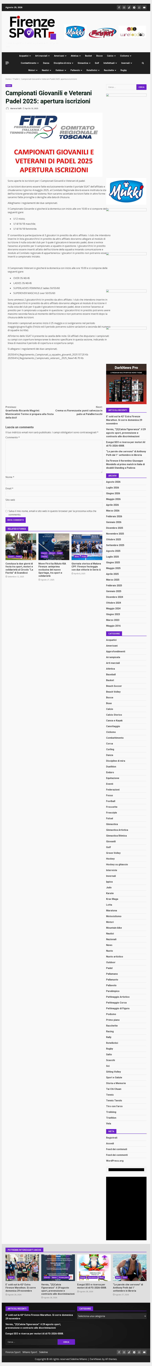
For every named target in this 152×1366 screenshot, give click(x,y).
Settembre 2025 (115, 545)
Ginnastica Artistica (117, 830)
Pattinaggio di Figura (117, 1008)
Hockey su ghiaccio (117, 864)
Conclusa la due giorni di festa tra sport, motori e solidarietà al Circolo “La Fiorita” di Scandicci (20, 546)
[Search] (143, 63)
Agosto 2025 (113, 551)
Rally (108, 1037)
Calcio (110, 56)
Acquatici (23, 56)
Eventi (11, 556)
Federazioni (112, 789)
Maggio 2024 (113, 608)
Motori (31, 70)
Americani (59, 56)
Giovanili (111, 841)
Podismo (111, 1014)
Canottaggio (113, 726)
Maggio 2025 (113, 568)
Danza (46, 63)
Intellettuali (109, 63)
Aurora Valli (16, 108)
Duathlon (111, 766)
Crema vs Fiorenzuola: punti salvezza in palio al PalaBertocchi (78, 410)
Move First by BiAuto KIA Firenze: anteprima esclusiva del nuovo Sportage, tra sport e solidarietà (53, 546)
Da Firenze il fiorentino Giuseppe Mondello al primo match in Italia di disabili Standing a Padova (125, 464)
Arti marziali (41, 56)
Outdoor (60, 70)
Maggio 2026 (113, 499)
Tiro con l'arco (114, 1106)
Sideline (43, 1352)
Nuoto (109, 950)
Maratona (111, 910)
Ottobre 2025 (113, 539)
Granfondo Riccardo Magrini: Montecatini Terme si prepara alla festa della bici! (29, 412)
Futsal (109, 818)
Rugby (124, 70)
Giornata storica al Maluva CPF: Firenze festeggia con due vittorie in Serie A (87, 546)
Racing (110, 1031)
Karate (110, 893)
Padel (8, 86)
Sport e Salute (114, 1077)
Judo (109, 887)
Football (110, 801)
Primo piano (113, 1020)
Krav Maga (112, 899)
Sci (108, 1066)
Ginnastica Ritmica (116, 835)
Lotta (109, 904)
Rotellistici (92, 70)
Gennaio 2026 (113, 522)
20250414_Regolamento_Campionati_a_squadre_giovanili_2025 (42, 354)
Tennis (44, 556)
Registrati (111, 1137)
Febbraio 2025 (114, 585)
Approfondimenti (115, 651)
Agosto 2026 (113, 481)
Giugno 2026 (113, 493)
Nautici (45, 70)
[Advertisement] (105, 31)
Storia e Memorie (116, 1083)
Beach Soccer (114, 686)
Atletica (74, 56)
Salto (109, 1054)
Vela (108, 1123)
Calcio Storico (114, 714)
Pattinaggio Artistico (118, 996)
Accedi (110, 1143)
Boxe (109, 703)
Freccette (111, 807)
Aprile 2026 (112, 505)
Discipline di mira (62, 63)
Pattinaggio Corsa (116, 1002)
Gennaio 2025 (113, 591)
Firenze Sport (12, 1352)
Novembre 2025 (115, 533)
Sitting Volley (113, 1071)
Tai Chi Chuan (113, 1089)
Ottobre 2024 (113, 602)
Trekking (111, 1112)
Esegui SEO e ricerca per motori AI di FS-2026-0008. (94, 1267)
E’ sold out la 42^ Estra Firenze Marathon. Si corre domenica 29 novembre (124, 420)
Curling (110, 749)
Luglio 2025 (112, 556)
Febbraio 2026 (114, 516)
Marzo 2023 (112, 620)
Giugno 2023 (113, 614)
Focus (109, 795)
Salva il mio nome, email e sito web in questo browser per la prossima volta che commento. (52, 512)
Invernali (125, 63)
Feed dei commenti (117, 1155)
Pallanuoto (112, 979)
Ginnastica (83, 63)
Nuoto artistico (114, 956)
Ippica (109, 881)
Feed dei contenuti (116, 1149)
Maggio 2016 (113, 625)
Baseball (111, 674)
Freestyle (111, 812)
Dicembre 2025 (114, 528)
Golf (97, 63)
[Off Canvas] (7, 63)
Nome (9, 477)
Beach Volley (113, 691)
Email (9, 488)
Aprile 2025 (112, 574)
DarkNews (95, 1359)
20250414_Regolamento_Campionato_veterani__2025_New (40, 358)
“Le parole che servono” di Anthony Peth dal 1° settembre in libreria (130, 1267)
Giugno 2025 (113, 562)
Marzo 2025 (112, 579)
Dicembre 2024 (114, 597)
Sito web (10, 499)
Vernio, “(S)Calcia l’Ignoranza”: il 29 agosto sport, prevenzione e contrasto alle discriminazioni (126, 433)
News (77, 556)
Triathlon (111, 1117)
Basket (88, 56)
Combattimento (28, 63)
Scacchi (110, 1060)
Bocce (99, 56)
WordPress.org (115, 1160)
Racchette (109, 70)
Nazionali (111, 939)
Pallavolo (75, 70)
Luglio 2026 (112, 487)
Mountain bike (114, 927)
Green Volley (113, 853)
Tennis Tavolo (114, 1100)
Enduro (110, 772)
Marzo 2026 (112, 510)
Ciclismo (124, 56)
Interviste (111, 870)
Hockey (110, 858)
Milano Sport (30, 1352)
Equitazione (112, 778)
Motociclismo (113, 916)
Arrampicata (113, 657)
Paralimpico (112, 991)
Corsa (109, 743)
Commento (12, 437)
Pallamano (112, 973)
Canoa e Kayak (114, 720)
